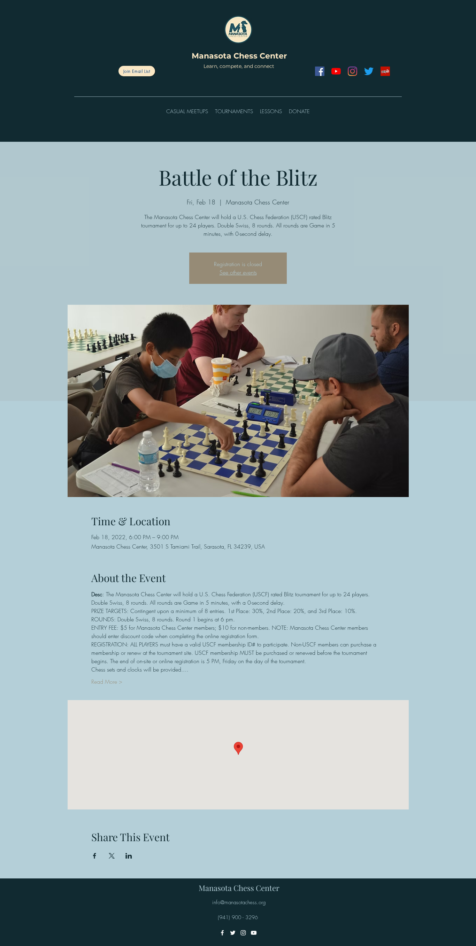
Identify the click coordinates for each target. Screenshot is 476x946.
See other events (238, 272)
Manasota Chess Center (239, 56)
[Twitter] (369, 71)
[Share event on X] (111, 856)
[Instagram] (352, 71)
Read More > (106, 681)
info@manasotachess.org (239, 902)
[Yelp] (385, 71)
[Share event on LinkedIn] (128, 856)
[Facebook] (319, 71)
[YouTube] (336, 71)
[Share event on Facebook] (94, 856)
